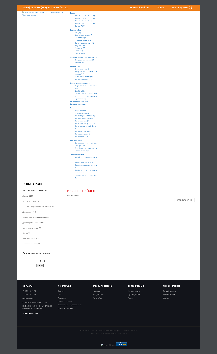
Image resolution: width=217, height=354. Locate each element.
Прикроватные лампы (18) (84, 60)
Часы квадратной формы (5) (85, 116)
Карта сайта (97, 298)
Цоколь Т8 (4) (80, 26)
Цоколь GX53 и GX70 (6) (84, 21)
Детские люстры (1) (82, 69)
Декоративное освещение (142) (35, 217)
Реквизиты (62, 298)
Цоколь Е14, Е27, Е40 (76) (85, 23)
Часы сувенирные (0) (83, 134)
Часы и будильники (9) (83, 79)
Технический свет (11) (31, 244)
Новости (61, 291)
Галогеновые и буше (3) (83, 35)
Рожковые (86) (80, 48)
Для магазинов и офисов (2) (85, 162)
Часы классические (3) (83, 131)
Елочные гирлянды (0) (31, 228)
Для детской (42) (29, 212)
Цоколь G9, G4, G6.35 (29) (85, 16)
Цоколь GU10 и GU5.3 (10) (85, 18)
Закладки (166, 298)
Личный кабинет (169, 291)
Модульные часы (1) (82, 113)
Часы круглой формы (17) (84, 118)
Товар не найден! (34, 184)
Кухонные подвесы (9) (83, 40)
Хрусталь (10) (80, 53)
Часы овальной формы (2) (85, 123)
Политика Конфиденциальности (70, 305)
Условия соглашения (65, 308)
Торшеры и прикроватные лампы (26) (38, 207)
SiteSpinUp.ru (95, 333)
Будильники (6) (80, 110)
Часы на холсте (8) (82, 121)
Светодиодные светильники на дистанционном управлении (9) (86, 96)
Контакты (96, 291)
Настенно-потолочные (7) (84, 43)
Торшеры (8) (79, 62)
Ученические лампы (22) (84, 77)
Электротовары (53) (30, 238)
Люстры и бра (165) (30, 201)
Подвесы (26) (80, 46)
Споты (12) (79, 51)
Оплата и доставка (65, 301)
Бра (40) (78, 33)
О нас (60, 294)
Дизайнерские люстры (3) (33, 223)
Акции (130, 298)
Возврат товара (98, 294)
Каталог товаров (134, 291)
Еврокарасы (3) (80, 38)
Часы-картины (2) (81, 136)
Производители (134, 294)
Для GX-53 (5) (80, 91)
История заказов (169, 294)
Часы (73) (26, 233)
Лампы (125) (27, 196)
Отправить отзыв (184, 200)
